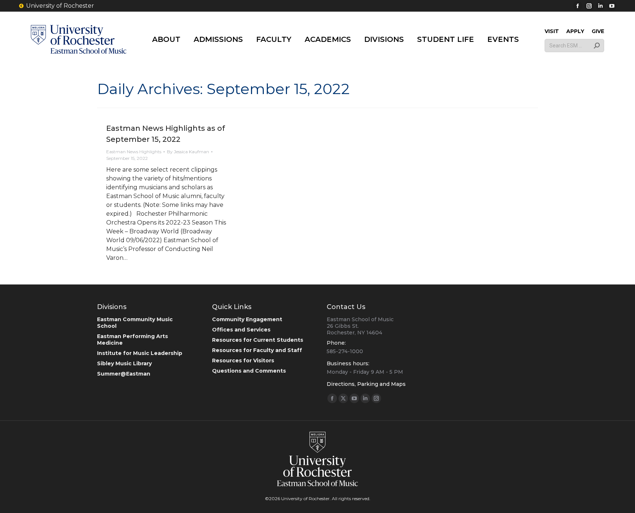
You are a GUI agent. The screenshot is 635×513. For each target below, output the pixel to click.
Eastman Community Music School (135, 322)
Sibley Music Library (124, 363)
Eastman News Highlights (133, 151)
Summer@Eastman (123, 373)
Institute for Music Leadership (139, 353)
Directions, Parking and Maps (366, 384)
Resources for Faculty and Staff (257, 350)
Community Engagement (247, 319)
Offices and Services (241, 329)
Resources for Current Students (257, 340)
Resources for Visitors (243, 360)
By (188, 151)
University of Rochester (60, 5)
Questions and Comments (249, 370)
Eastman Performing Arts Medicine (132, 339)
